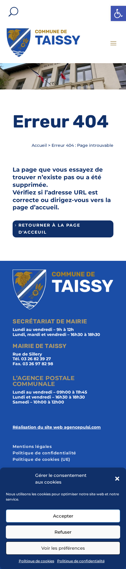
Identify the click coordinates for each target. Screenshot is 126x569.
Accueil (39, 145)
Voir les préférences (63, 548)
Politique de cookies (36, 561)
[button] (118, 13)
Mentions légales (32, 446)
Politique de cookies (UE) (41, 459)
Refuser (63, 532)
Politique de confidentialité (81, 561)
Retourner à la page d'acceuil (49, 229)
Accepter (63, 516)
